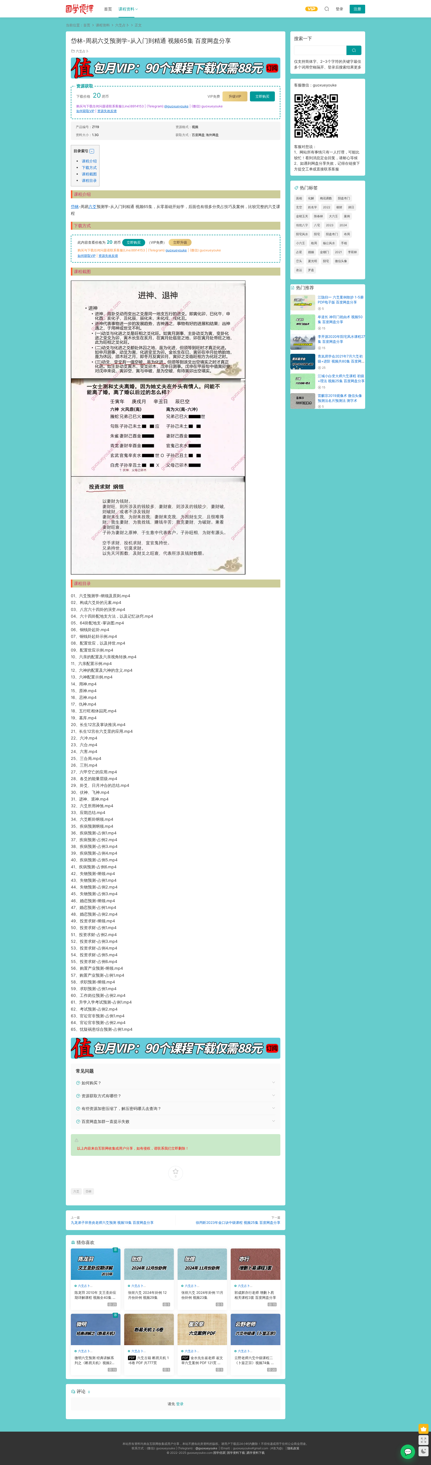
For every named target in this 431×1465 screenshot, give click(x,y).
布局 (347, 234)
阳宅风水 (302, 234)
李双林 (352, 252)
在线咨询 (408, 1452)
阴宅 (326, 261)
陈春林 (318, 216)
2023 (329, 225)
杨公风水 (329, 243)
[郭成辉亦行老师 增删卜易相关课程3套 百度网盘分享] (255, 1264)
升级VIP (235, 96)
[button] (92, 151)
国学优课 (219, 1453)
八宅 (317, 225)
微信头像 (341, 261)
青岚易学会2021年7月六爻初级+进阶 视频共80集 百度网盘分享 (341, 361)
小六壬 (300, 243)
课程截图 (89, 174)
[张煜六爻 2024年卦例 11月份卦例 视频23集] (202, 1264)
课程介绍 (89, 161)
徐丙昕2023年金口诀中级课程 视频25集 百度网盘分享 (238, 1222)
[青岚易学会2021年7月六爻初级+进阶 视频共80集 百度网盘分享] (302, 361)
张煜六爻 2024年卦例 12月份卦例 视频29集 (147, 1295)
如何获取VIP (85, 111)
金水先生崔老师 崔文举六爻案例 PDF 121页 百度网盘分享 (202, 1360)
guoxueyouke (176, 250)
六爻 (93, 206)
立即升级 (180, 242)
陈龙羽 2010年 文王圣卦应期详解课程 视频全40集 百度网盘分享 (95, 1295)
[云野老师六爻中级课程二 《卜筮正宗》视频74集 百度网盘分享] (255, 1329)
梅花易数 (326, 198)
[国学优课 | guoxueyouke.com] (79, 8)
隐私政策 (293, 1448)
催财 (339, 207)
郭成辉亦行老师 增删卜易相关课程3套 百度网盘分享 (255, 1295)
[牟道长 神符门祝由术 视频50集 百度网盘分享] (302, 322)
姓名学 (312, 207)
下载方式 (89, 167)
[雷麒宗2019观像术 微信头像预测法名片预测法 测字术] (302, 401)
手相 (344, 243)
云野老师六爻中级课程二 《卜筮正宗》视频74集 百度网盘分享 (254, 1360)
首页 (108, 8)
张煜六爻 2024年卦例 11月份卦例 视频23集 (202, 1295)
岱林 (75, 206)
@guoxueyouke (176, 106)
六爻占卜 (82, 51)
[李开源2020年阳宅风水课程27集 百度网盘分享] (302, 342)
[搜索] (326, 8)
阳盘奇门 (332, 234)
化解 (311, 198)
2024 (343, 225)
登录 (180, 1403)
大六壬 (333, 216)
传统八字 (302, 225)
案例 (347, 216)
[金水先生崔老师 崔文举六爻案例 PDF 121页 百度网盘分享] (202, 1329)
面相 (299, 198)
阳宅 (317, 234)
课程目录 (89, 180)
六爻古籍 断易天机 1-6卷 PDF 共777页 (148, 1360)
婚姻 (311, 252)
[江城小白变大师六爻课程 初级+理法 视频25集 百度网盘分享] (302, 381)
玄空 (299, 207)
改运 (299, 270)
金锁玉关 (302, 216)
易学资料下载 (256, 1453)
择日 (351, 207)
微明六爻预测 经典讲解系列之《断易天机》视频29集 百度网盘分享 (94, 1360)
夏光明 (312, 261)
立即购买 (262, 96)
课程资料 (126, 8)
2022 (326, 207)
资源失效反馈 (107, 111)
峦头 (299, 261)
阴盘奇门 (344, 198)
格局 (314, 243)
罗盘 (311, 270)
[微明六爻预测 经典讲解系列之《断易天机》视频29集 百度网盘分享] (95, 1329)
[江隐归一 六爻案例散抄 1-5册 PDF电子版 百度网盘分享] (302, 302)
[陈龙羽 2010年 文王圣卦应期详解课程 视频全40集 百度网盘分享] (95, 1264)
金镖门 (324, 252)
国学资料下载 (236, 1453)
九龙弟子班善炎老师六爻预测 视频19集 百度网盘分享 (112, 1222)
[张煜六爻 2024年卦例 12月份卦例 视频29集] (149, 1264)
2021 (338, 252)
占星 (299, 252)
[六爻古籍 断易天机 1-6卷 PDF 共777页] (149, 1329)
